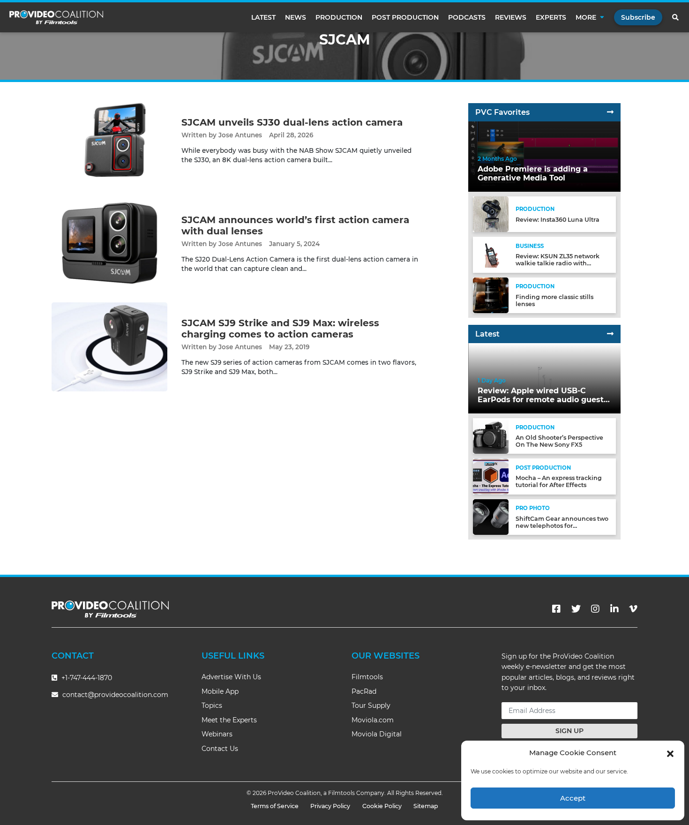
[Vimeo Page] (633, 609)
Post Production (405, 17)
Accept (572, 798)
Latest (263, 17)
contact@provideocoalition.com (115, 694)
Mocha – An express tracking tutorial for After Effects (559, 481)
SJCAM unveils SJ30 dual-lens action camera (292, 122)
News (295, 17)
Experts (551, 17)
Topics (212, 705)
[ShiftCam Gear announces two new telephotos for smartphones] (491, 516)
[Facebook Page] (556, 609)
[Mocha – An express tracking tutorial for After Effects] (491, 476)
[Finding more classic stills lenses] (491, 295)
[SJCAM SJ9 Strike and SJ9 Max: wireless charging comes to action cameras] (109, 347)
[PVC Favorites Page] (610, 112)
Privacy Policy (330, 806)
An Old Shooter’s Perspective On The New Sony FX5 (559, 441)
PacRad (364, 691)
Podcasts (467, 17)
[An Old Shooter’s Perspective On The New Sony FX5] (491, 436)
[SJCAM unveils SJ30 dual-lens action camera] (109, 140)
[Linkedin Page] (614, 609)
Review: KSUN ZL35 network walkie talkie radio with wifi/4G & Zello (557, 263)
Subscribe (638, 17)
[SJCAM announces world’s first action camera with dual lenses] (109, 243)
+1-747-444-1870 (86, 678)
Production (338, 17)
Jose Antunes (240, 135)
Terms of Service (275, 806)
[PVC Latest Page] (610, 334)
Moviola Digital (377, 734)
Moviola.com (373, 720)
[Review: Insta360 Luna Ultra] (491, 214)
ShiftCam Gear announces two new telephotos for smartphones (562, 525)
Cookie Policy (382, 806)
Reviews (510, 17)
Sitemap (425, 806)
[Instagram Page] (595, 609)
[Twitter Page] (576, 609)
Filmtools (367, 677)
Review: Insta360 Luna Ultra (557, 219)
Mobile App (220, 691)
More (586, 17)
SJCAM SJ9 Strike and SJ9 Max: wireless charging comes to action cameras (280, 328)
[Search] (676, 17)
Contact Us (220, 748)
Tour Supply (371, 705)
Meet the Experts (229, 720)
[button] (670, 753)
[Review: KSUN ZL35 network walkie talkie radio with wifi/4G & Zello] (491, 254)
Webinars (217, 734)
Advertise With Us (231, 677)
